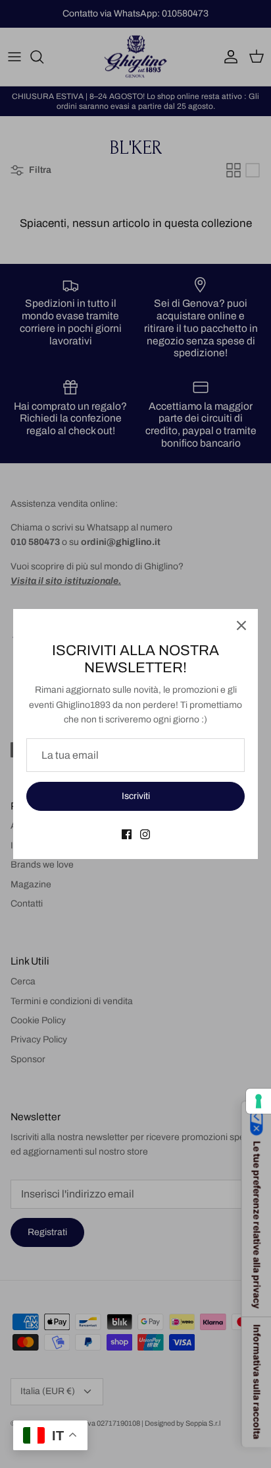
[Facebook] (127, 834)
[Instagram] (145, 834)
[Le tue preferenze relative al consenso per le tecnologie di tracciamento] (258, 1101)
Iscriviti (136, 796)
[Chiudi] (241, 625)
